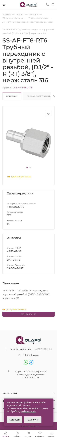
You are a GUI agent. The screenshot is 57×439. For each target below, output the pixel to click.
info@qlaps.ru (31, 355)
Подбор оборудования (40, 96)
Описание (11, 96)
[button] (27, 168)
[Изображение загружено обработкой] (28, 142)
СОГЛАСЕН (14, 420)
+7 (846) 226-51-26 (20, 349)
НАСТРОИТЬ (33, 420)
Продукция (10, 393)
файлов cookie (28, 411)
